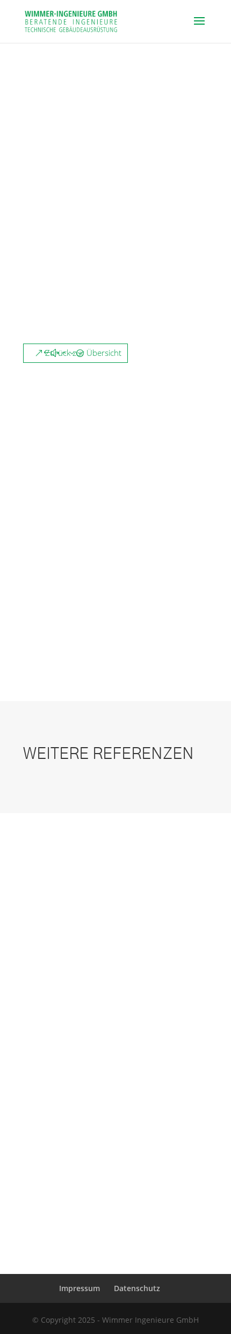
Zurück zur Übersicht (83, 352)
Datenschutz (137, 1288)
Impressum (79, 1288)
